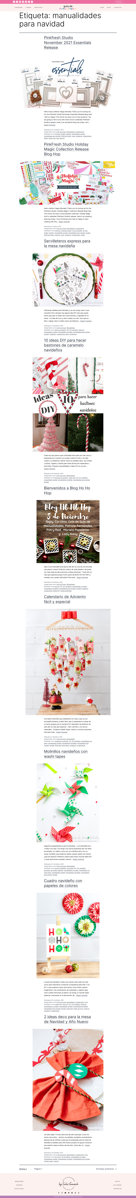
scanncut (57, 235)
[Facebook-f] (14, 2)
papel (51, 1161)
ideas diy (81, 330)
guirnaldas (47, 870)
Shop (102, 7)
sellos (67, 334)
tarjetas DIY (56, 591)
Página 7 (38, 1169)
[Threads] (32, 2)
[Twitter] (23, 2)
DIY (68, 330)
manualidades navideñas (65, 332)
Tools (86, 1002)
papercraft (70, 1009)
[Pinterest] (26, 2)
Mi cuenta (117, 1185)
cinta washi (70, 868)
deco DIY (65, 1004)
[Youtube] (20, 2)
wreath (83, 235)
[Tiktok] (29, 2)
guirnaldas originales (57, 870)
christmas (57, 134)
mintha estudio (78, 1196)
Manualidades (71, 132)
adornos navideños (60, 330)
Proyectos (38, 7)
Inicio (117, 1181)
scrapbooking (87, 136)
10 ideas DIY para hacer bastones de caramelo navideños (65, 345)
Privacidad (19, 1181)
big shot (57, 586)
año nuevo (58, 1157)
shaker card (52, 138)
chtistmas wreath (66, 230)
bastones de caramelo (61, 478)
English (63, 134)
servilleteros (73, 334)
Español (68, 134)
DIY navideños (73, 330)
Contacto (118, 7)
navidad (87, 233)
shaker (46, 138)
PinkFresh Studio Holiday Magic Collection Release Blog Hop (66, 149)
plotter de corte (78, 1009)
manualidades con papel (79, 586)
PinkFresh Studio (66, 136)
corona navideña (77, 230)
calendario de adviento (61, 741)
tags (57, 138)
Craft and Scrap (61, 132)
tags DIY (62, 138)
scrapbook (79, 136)
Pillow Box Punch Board (62, 745)
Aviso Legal (19, 1188)
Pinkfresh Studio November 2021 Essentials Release (67, 42)
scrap (73, 136)
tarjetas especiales (66, 591)
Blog (109, 7)
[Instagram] (17, 2)
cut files (85, 230)
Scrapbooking (79, 132)
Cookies (19, 1185)
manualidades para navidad (52, 136)
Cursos (28, 7)
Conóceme (18, 7)
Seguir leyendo (49, 125)
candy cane (72, 478)
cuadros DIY (58, 1004)
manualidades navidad (78, 134)
